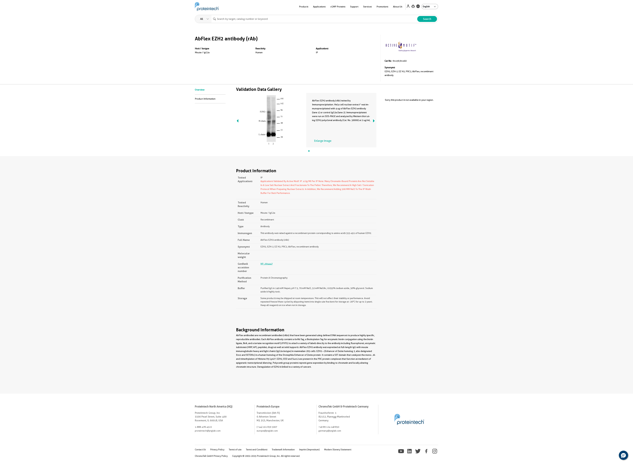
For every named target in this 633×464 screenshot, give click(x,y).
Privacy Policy (217, 449)
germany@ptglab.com (329, 430)
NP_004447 (266, 263)
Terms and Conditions (256, 449)
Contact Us (200, 449)
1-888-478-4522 (203, 427)
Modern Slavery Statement (337, 449)
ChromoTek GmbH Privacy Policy (211, 456)
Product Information (205, 98)
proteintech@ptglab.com (208, 430)
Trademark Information (283, 449)
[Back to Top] (613, 456)
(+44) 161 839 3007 (267, 427)
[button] (623, 455)
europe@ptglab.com (267, 430)
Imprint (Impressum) (309, 449)
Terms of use (235, 449)
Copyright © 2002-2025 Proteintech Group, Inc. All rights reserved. (266, 456)
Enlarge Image (322, 140)
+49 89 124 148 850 (328, 427)
